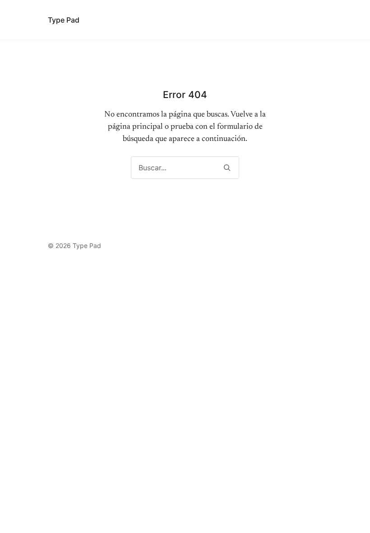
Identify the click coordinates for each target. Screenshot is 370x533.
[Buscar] (227, 167)
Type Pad (63, 19)
